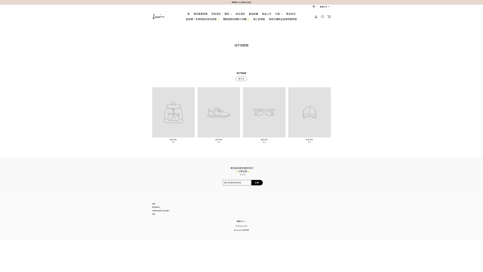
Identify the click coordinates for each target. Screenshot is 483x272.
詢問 (153, 214)
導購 (153, 204)
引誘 (277, 14)
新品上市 (266, 14)
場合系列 (291, 14)
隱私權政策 (155, 207)
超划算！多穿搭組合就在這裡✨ (202, 19)
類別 (227, 14)
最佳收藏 (253, 14)
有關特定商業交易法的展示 (161, 211)
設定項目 (240, 14)
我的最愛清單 (201, 14)
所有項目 (216, 14)
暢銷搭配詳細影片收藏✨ (236, 19)
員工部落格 (259, 19)
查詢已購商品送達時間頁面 (283, 19)
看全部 (242, 79)
